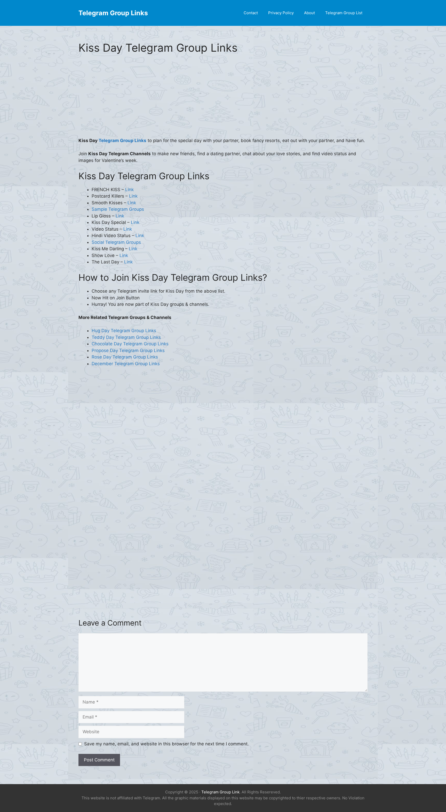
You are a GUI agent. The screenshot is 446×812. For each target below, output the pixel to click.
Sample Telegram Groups (118, 209)
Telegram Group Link (220, 792)
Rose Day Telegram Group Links (125, 357)
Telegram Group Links (113, 13)
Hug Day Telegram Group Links (124, 330)
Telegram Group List (343, 12)
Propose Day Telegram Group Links (128, 350)
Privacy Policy (281, 12)
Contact (251, 12)
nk (134, 248)
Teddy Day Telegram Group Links (126, 337)
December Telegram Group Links (126, 363)
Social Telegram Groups (116, 242)
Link (129, 189)
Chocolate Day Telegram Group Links (130, 343)
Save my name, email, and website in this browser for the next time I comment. (166, 743)
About (309, 12)
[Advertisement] (223, 99)
